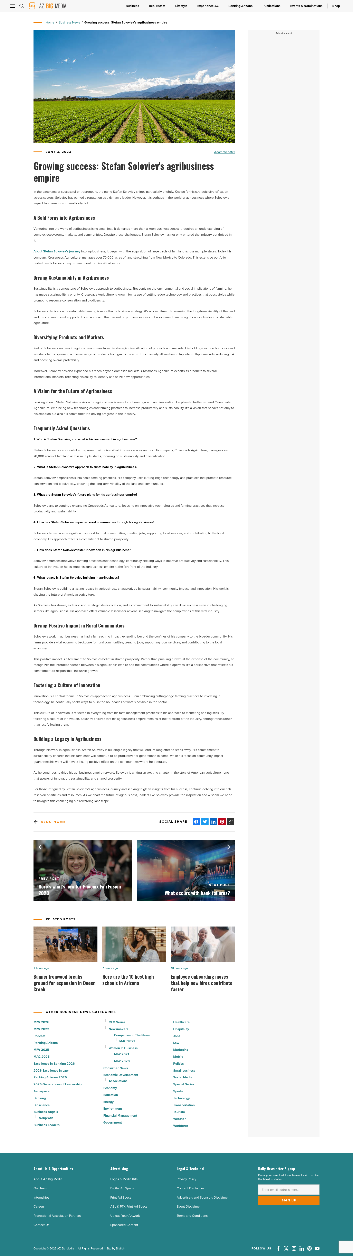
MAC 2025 (42, 1056)
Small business (184, 1070)
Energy (108, 1101)
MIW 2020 (122, 1061)
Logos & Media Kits (123, 1179)
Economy (110, 1088)
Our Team (40, 1188)
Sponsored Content (124, 1224)
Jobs (176, 1036)
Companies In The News (132, 1035)
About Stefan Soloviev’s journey (57, 251)
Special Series (183, 1084)
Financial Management (120, 1115)
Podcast (39, 1036)
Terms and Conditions (192, 1215)
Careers (39, 1206)
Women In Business (123, 1048)
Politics (178, 1063)
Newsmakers (118, 1029)
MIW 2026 (41, 1022)
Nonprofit (46, 1118)
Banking (40, 1098)
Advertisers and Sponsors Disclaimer (203, 1197)
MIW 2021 (121, 1054)
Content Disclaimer (190, 1188)
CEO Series (117, 1022)
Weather (179, 1118)
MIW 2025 (41, 1049)
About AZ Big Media (48, 1179)
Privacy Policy (186, 1179)
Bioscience (42, 1105)
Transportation (184, 1105)
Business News (69, 22)
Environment (112, 1108)
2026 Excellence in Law (51, 1070)
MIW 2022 (41, 1029)
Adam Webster (224, 152)
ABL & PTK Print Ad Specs (128, 1206)
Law (176, 1042)
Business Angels (46, 1111)
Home (50, 22)
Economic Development (120, 1074)
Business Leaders (47, 1125)
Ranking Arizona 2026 (50, 1077)
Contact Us (41, 1224)
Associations (118, 1081)
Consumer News (115, 1068)
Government (112, 1122)
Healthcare (181, 1022)
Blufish (120, 1248)
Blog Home (53, 821)
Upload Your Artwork (125, 1215)
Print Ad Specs (120, 1197)
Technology (181, 1098)
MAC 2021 (127, 1041)
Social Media (182, 1077)
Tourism (179, 1111)
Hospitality (181, 1029)
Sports (178, 1091)
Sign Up (289, 1200)
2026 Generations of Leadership (58, 1084)
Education (110, 1094)
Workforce (181, 1125)
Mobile (178, 1056)
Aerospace (41, 1091)
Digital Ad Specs (122, 1188)
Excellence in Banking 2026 (54, 1063)
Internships (41, 1197)
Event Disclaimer (189, 1206)
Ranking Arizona (46, 1042)
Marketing (180, 1049)
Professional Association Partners (57, 1215)
